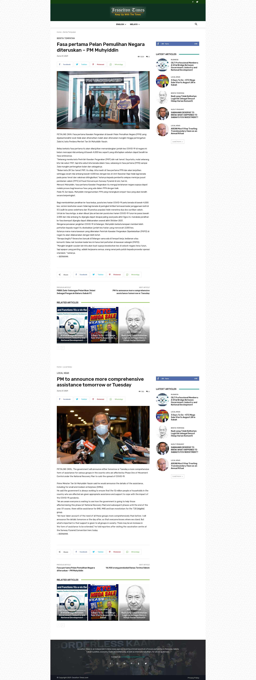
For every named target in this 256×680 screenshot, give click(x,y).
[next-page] (62, 348)
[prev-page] (58, 348)
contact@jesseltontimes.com (133, 657)
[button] (196, 24)
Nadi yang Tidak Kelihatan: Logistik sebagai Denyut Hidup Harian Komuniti (134, 337)
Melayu (134, 24)
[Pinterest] (131, 663)
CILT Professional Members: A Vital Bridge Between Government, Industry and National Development (72, 336)
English (120, 24)
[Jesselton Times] (128, 13)
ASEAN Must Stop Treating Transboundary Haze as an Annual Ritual (184, 131)
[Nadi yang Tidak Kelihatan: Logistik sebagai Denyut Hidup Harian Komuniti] (134, 325)
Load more (177, 141)
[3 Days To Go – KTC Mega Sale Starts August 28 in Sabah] (103, 325)
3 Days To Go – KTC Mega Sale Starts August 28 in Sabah (103, 337)
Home (59, 32)
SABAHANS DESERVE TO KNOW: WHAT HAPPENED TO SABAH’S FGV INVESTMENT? (184, 114)
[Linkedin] (124, 663)
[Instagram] (117, 663)
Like (195, 44)
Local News (103, 332)
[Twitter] (197, 2)
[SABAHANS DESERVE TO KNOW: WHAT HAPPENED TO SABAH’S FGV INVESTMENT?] (162, 113)
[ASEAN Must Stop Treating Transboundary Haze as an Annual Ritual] (162, 129)
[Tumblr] (138, 663)
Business (72, 330)
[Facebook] (193, 2)
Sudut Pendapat (177, 109)
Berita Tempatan (69, 32)
